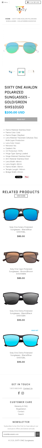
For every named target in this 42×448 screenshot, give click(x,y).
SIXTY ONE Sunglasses (24, 440)
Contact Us (27, 388)
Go (37, 434)
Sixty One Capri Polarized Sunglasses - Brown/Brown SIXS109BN (21, 271)
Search (21, 414)
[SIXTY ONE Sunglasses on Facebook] (19, 393)
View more (21, 196)
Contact (21, 411)
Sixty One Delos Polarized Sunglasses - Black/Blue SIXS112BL (21, 355)
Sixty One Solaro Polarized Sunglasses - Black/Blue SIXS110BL (21, 229)
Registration (21, 409)
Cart (34, 2)
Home (7, 19)
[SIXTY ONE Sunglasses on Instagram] (22, 393)
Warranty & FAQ (21, 406)
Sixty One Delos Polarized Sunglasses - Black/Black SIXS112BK (21, 313)
